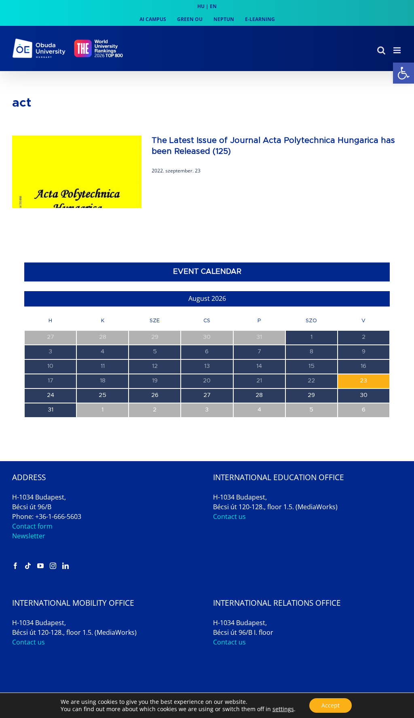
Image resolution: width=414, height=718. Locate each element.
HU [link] (201, 6)
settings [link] (283, 709)
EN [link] (213, 6)
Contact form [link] (32, 526)
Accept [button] (330, 705)
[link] (403, 73)
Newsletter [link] (28, 535)
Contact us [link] (229, 516)
